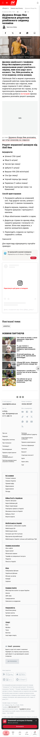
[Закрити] (36, 720)
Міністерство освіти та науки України (17, 590)
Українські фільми (11, 573)
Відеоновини (10, 486)
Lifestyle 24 (5, 8)
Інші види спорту (11, 635)
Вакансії (23, 452)
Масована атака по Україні (14, 511)
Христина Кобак (12, 27)
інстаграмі (25, 94)
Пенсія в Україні (11, 561)
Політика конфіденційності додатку (29, 434)
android (8, 674)
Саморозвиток (10, 598)
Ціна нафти (9, 548)
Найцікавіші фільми (12, 571)
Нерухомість (10, 608)
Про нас (4, 433)
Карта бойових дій (11, 503)
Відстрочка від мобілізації (14, 536)
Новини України (11, 481)
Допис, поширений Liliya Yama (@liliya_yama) (18, 309)
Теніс (7, 630)
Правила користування (9, 452)
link (22, 411)
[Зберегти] (35, 33)
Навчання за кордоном (13, 601)
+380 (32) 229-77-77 (13, 707)
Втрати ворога (10, 517)
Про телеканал (6, 443)
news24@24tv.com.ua (9, 404)
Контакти (24, 448)
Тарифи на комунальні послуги (16, 556)
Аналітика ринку (11, 610)
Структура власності (27, 455)
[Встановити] (20, 723)
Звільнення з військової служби (16, 526)
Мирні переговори (11, 506)
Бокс (7, 625)
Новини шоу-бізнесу (17, 8)
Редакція (5, 436)
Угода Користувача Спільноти (27, 438)
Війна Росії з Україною (14, 498)
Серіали (8, 581)
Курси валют (10, 551)
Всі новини (10, 476)
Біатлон (8, 633)
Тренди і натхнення (12, 616)
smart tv (8, 679)
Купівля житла (10, 613)
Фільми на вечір (11, 576)
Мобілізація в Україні (14, 523)
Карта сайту (24, 461)
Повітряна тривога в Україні (15, 508)
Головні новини (11, 478)
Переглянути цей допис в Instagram (16, 288)
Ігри (22, 465)
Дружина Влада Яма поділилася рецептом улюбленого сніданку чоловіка (31, 8)
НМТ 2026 (8, 596)
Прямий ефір (10, 483)
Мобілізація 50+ (11, 528)
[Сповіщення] (37, 3)
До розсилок (12, 661)
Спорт (8, 622)
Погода (8, 491)
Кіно (7, 568)
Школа (8, 593)
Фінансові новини (11, 553)
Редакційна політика (8, 439)
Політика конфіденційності (7, 456)
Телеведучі (5, 446)
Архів (23, 458)
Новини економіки (13, 546)
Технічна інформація (27, 445)
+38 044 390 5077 (26, 404)
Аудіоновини (10, 489)
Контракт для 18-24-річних (14, 534)
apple (21, 674)
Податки (8, 559)
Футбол (8, 627)
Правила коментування (28, 442)
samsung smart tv (21, 679)
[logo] (12, 3)
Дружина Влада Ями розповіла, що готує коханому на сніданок (19, 138)
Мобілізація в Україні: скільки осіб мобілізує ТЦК (21, 539)
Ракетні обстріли (11, 501)
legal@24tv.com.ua (25, 709)
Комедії (8, 579)
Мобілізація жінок (11, 531)
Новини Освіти (11, 588)
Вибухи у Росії (10, 514)
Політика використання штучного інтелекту (9, 461)
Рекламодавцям (7, 449)
